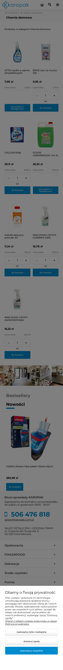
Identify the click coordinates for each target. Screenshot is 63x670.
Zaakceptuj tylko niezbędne (31, 632)
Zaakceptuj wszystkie (31, 650)
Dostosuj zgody (31, 641)
